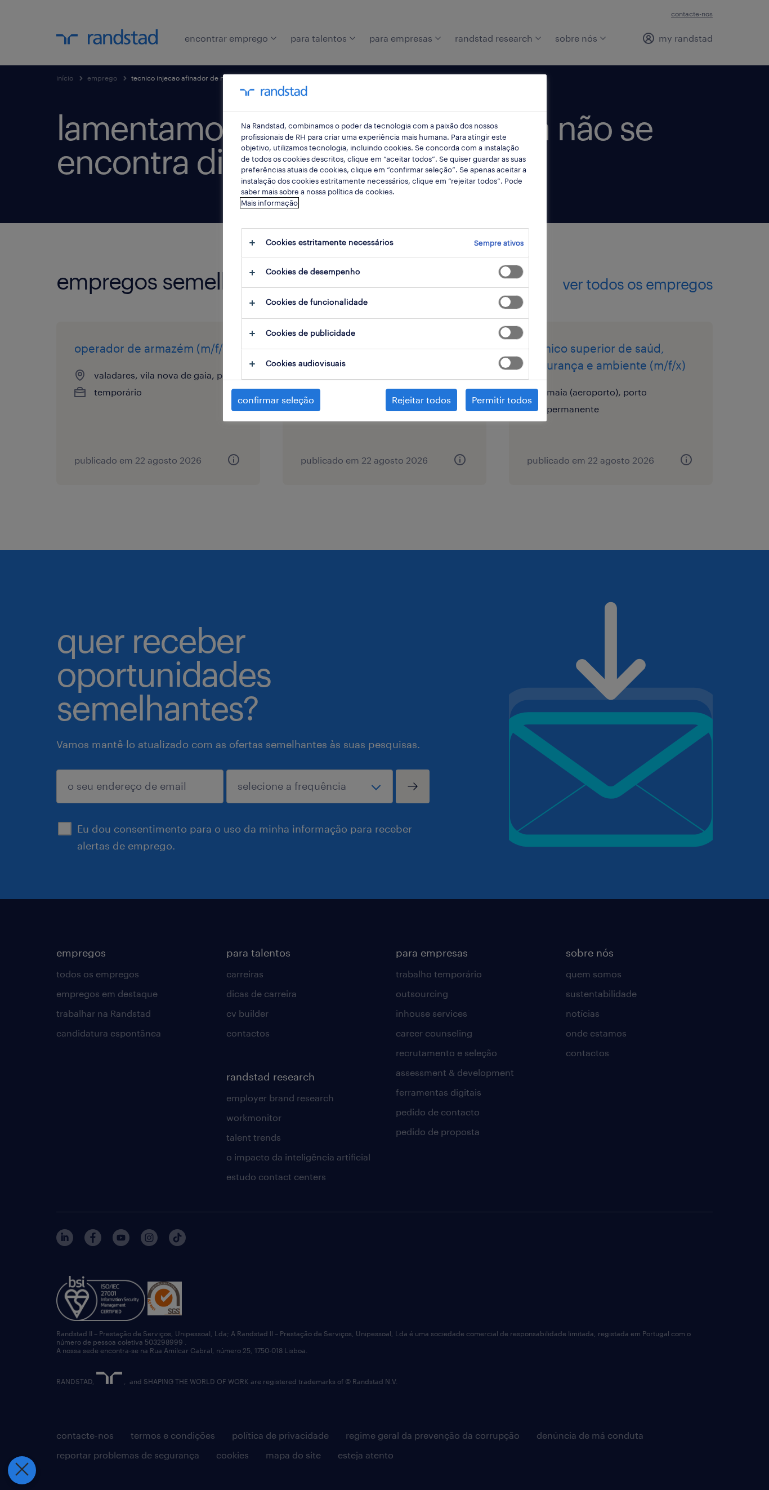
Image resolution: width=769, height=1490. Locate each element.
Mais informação (269, 202)
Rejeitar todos (421, 399)
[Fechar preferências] (22, 1470)
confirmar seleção (276, 399)
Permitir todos (502, 399)
